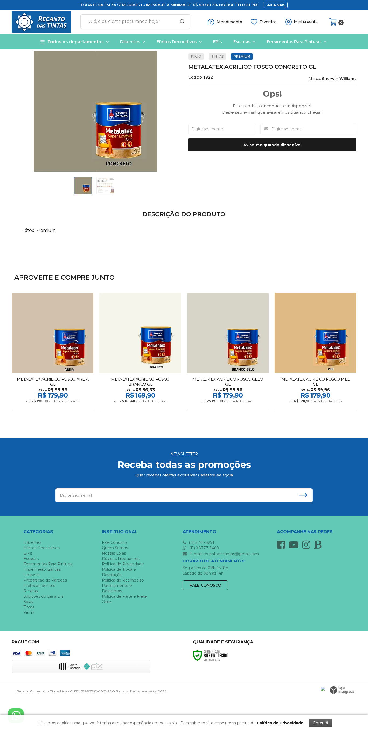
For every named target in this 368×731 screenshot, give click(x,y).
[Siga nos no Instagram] (307, 545)
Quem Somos (115, 547)
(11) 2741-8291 (201, 542)
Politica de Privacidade (123, 564)
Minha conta (306, 22)
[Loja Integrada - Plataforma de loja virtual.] (342, 690)
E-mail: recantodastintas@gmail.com (224, 553)
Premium (242, 56)
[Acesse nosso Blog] (319, 545)
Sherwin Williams (339, 78)
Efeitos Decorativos (41, 547)
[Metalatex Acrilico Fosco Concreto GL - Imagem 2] (105, 185)
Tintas (217, 56)
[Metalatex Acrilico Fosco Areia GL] (52, 352)
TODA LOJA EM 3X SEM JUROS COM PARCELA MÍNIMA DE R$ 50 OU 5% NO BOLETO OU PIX (169, 4)
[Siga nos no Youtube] (295, 545)
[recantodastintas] (44, 22)
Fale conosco (205, 585)
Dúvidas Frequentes (120, 558)
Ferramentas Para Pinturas (48, 564)
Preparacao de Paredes (45, 580)
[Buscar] (180, 21)
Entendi (320, 722)
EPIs (27, 553)
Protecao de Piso (39, 585)
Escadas (31, 558)
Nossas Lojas (114, 553)
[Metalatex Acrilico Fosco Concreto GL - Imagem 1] (83, 185)
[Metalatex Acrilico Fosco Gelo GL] (228, 352)
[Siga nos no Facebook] (282, 545)
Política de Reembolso (123, 580)
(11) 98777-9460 (203, 548)
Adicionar (62, 404)
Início (196, 56)
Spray (28, 601)
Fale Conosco (114, 542)
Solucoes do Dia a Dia (43, 596)
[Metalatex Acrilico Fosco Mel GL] (315, 352)
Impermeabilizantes (42, 569)
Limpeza (31, 574)
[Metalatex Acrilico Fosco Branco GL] (140, 352)
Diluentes (32, 542)
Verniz (29, 612)
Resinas (30, 591)
